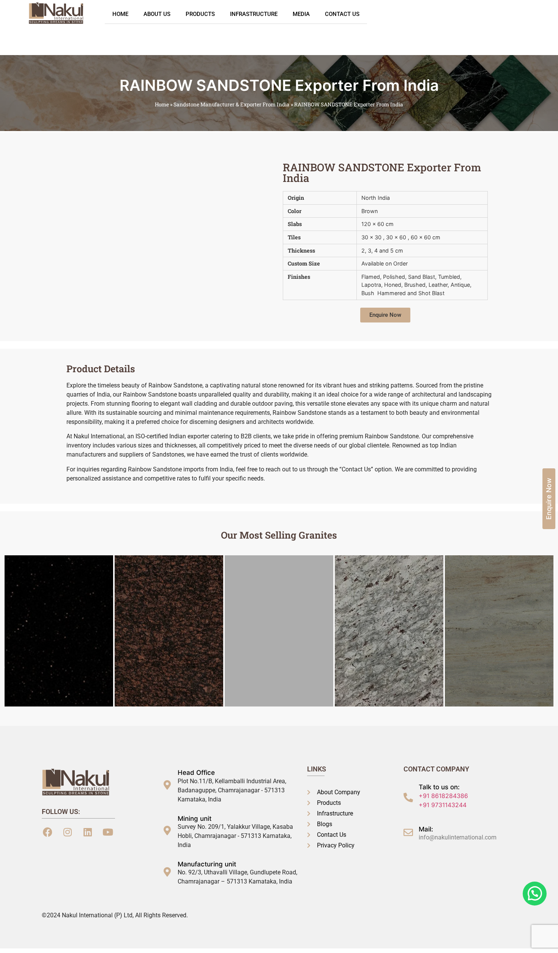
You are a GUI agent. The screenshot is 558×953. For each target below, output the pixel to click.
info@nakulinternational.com (458, 837)
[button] (385, 315)
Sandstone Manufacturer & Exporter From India (231, 104)
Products (200, 14)
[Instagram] (67, 832)
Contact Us (342, 14)
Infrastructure (253, 14)
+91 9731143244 (443, 805)
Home (120, 14)
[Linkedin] (87, 832)
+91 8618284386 (443, 796)
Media (301, 14)
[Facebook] (47, 832)
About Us (156, 14)
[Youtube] (107, 832)
